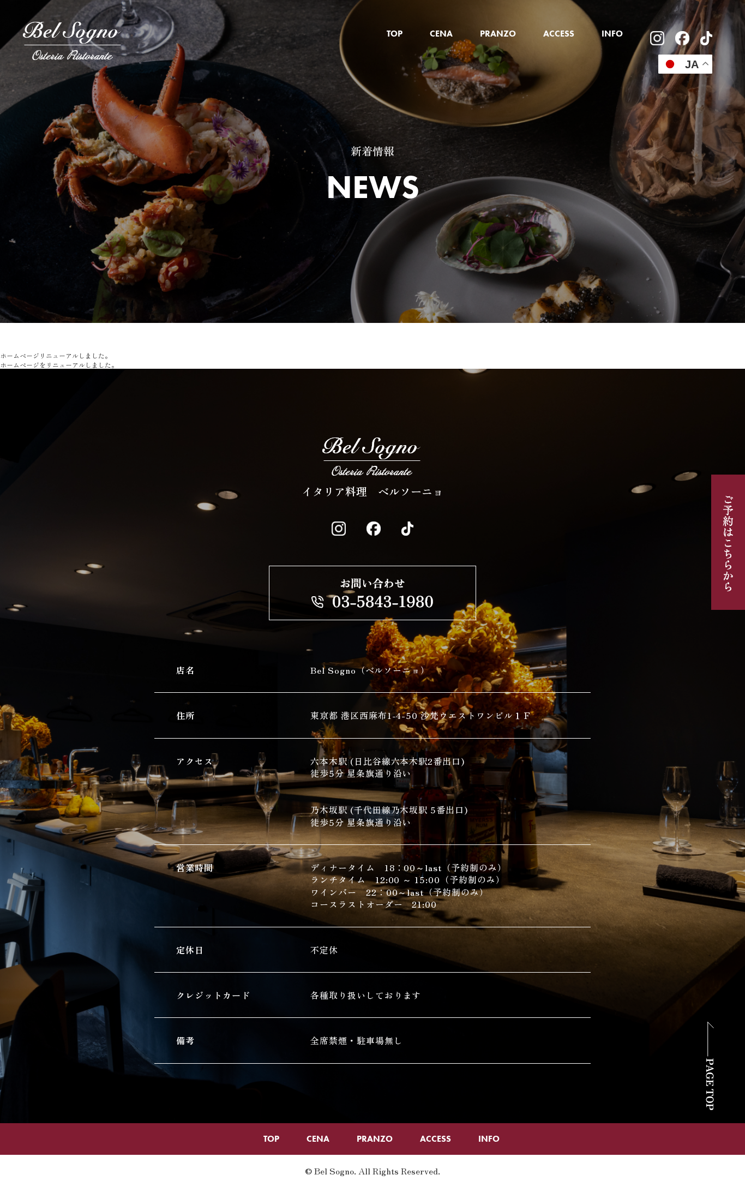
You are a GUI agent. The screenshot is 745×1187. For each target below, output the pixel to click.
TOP (394, 33)
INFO (612, 33)
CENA (441, 33)
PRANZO (498, 33)
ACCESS (558, 33)
